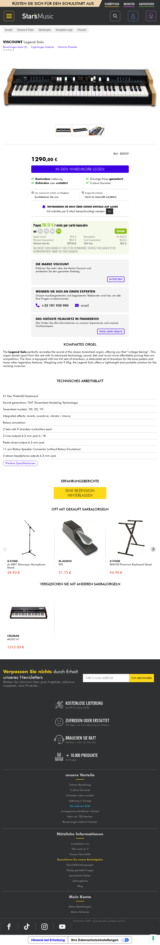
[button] (63, 130)
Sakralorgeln (45, 30)
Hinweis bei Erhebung (48, 940)
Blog (80, 886)
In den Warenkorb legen (80, 169)
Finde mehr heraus (111, 331)
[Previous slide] (4, 549)
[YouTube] (62, 926)
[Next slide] (153, 549)
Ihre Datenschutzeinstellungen (94, 940)
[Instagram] (44, 926)
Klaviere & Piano (25, 30)
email (85, 305)
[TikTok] (27, 926)
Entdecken (116, 279)
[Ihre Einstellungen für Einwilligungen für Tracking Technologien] (153, 938)
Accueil (8, 30)
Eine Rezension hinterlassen (80, 493)
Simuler (120, 231)
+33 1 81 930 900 (86, 742)
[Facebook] (9, 926)
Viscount (81, 30)
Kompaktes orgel (64, 30)
